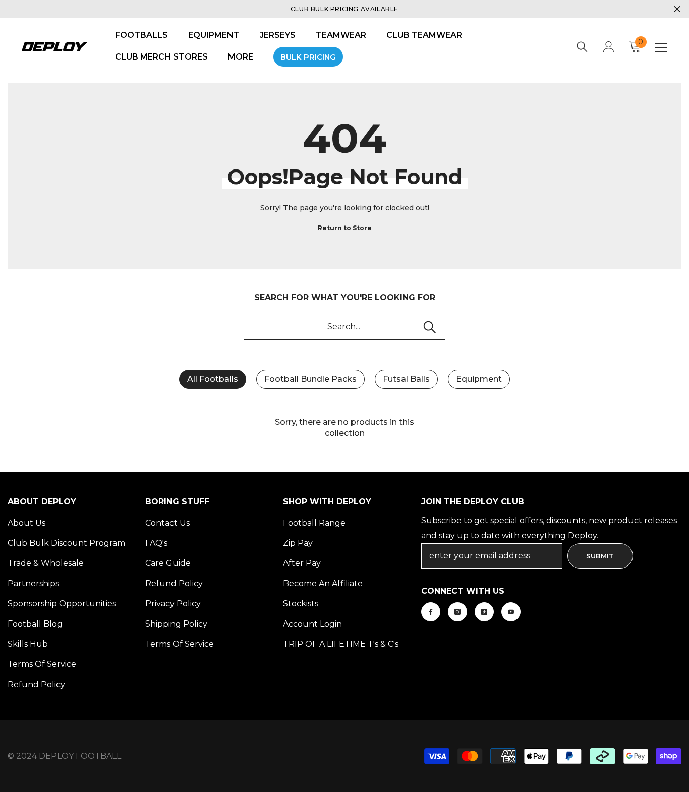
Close (677, 9)
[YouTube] (511, 611)
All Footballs (212, 379)
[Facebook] (430, 611)
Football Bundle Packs (310, 379)
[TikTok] (484, 611)
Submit (600, 556)
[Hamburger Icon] (661, 48)
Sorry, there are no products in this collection (344, 427)
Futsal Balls (406, 379)
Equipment (479, 379)
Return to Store (345, 228)
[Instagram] (457, 611)
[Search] (582, 46)
